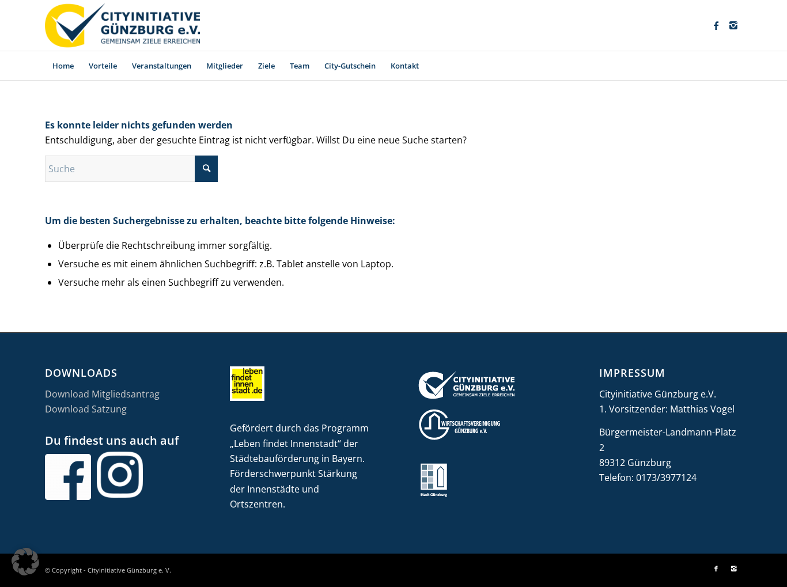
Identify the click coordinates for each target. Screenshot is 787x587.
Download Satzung (86, 409)
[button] (25, 561)
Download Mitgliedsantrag (102, 394)
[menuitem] (63, 65)
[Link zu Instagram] (733, 25)
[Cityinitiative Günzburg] (122, 25)
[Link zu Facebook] (716, 25)
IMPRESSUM (632, 373)
